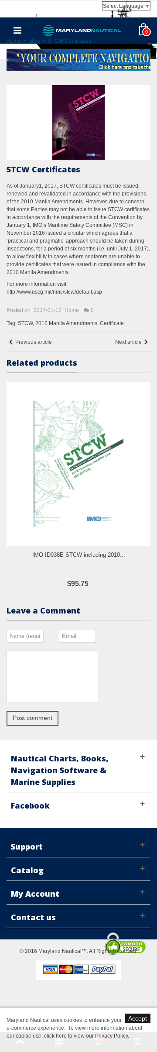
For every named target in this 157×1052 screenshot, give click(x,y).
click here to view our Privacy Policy (86, 1036)
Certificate (112, 323)
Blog (35, 41)
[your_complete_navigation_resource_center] (78, 59)
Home (14, 41)
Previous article (33, 342)
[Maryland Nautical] (82, 30)
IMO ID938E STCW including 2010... (78, 555)
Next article (128, 342)
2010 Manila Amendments (66, 323)
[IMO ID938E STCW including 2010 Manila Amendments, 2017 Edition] (78, 464)
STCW (25, 323)
